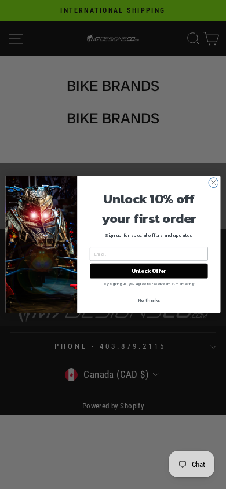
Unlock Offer (149, 271)
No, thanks (149, 300)
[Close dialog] (213, 183)
